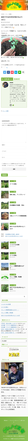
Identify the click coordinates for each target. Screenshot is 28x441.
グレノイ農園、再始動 (16, 277)
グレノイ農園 (5, 111)
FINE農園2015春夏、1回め (17, 205)
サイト (3, 157)
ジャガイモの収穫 (14, 244)
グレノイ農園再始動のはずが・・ (10, 310)
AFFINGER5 (22, 438)
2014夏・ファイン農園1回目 (8, 325)
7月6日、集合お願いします (8, 323)
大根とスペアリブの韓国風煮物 (18, 216)
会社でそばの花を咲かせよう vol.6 (10, 315)
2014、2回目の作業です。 (8, 329)
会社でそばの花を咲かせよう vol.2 (14, 236)
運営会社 (6, 420)
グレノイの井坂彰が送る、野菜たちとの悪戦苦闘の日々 (14, 436)
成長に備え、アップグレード (17, 194)
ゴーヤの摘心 (13, 184)
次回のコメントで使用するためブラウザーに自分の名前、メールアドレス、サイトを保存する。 (13, 164)
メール (4, 151)
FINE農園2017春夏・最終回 (12, 234)
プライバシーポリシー (13, 420)
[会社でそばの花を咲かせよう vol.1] (15, 72)
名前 (3, 144)
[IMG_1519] (14, 55)
